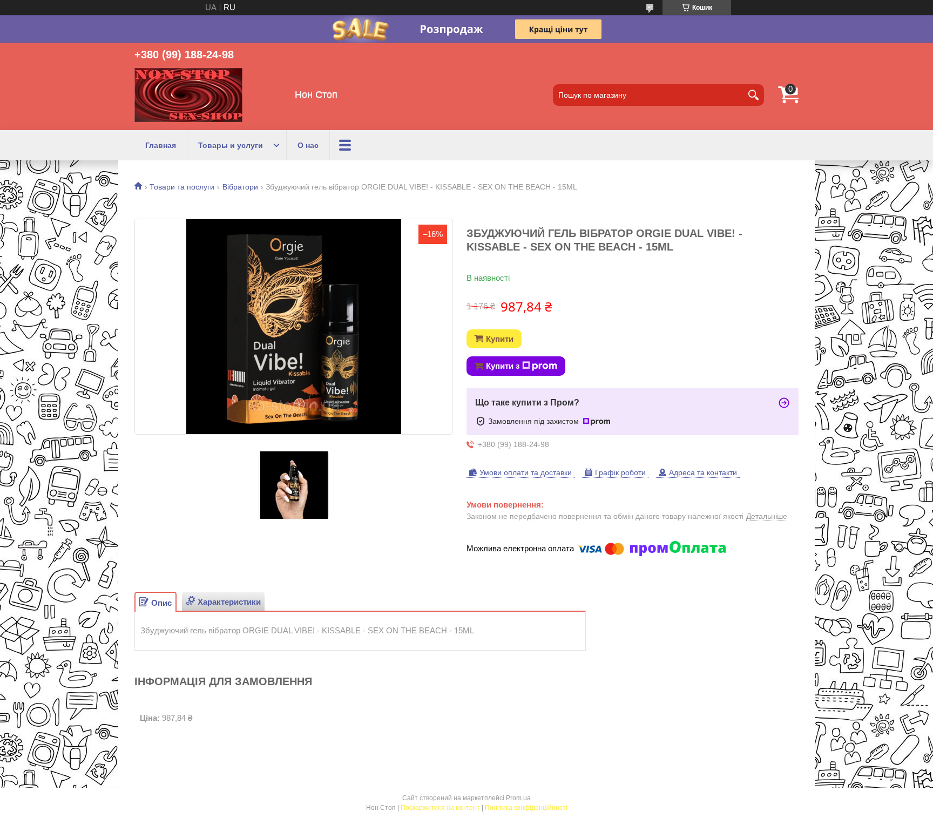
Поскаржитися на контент (440, 808)
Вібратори (240, 186)
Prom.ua (518, 798)
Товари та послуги (182, 186)
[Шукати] (753, 95)
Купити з (502, 365)
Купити (499, 338)
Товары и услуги (230, 145)
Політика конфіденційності (526, 808)
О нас (308, 145)
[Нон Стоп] (188, 95)
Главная (160, 145)
